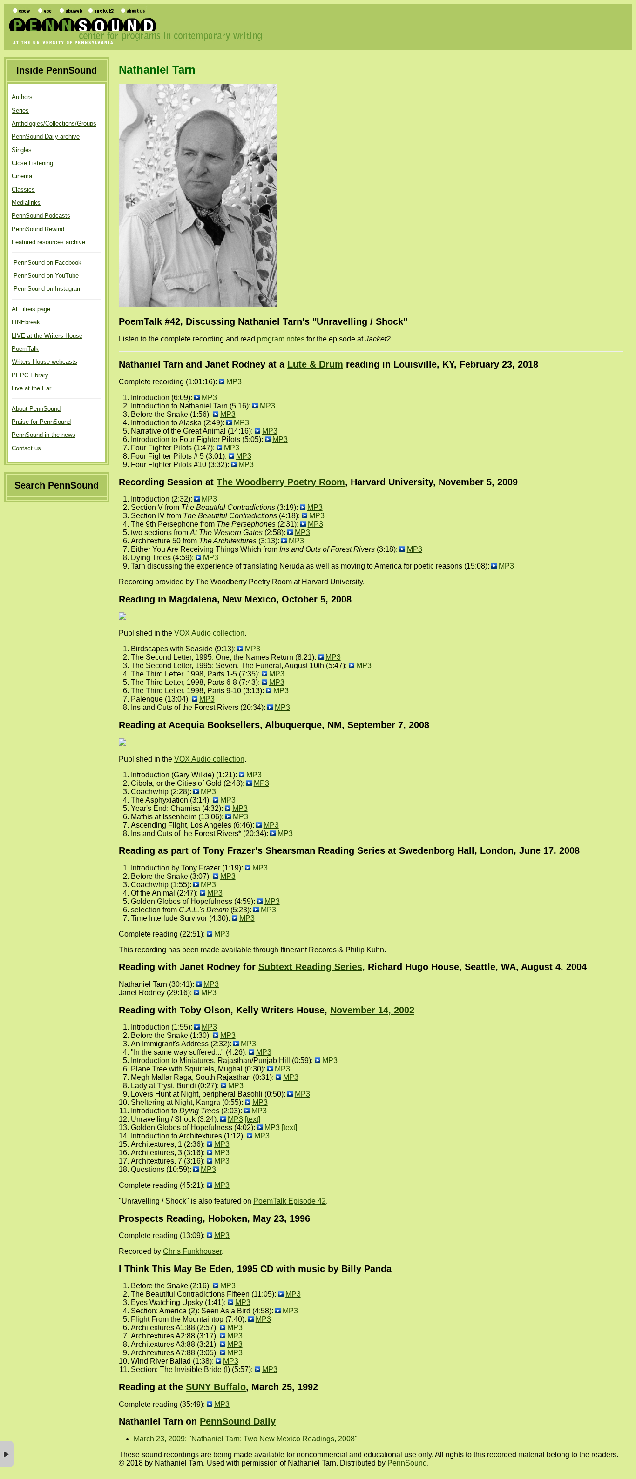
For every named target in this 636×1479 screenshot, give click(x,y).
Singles (22, 150)
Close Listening (32, 163)
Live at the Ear (31, 388)
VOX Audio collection (209, 633)
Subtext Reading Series (310, 967)
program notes (280, 339)
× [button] (7, 1454)
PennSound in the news (43, 434)
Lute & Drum (315, 364)
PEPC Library (30, 375)
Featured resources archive (48, 242)
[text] (252, 1119)
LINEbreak (26, 322)
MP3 (234, 382)
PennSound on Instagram (47, 288)
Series (20, 110)
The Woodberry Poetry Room (281, 482)
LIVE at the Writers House (47, 335)
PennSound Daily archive (46, 136)
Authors (22, 97)
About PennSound (36, 408)
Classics (23, 189)
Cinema (22, 176)
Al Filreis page (31, 309)
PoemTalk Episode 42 (289, 1201)
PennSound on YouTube (45, 275)
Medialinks (26, 202)
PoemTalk (25, 348)
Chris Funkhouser (192, 1251)
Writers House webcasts (44, 361)
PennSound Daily (238, 1421)
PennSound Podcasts (41, 215)
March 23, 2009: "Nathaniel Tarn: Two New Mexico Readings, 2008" (246, 1439)
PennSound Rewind (38, 229)
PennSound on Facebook (46, 262)
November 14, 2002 (372, 1010)
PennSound (407, 1463)
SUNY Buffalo (216, 1387)
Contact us (26, 448)
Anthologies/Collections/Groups (54, 123)
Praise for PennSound (41, 421)
